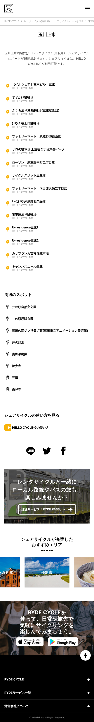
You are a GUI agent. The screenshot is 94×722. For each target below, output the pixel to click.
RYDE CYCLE (11, 21)
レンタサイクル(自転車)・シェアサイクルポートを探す (54, 21)
